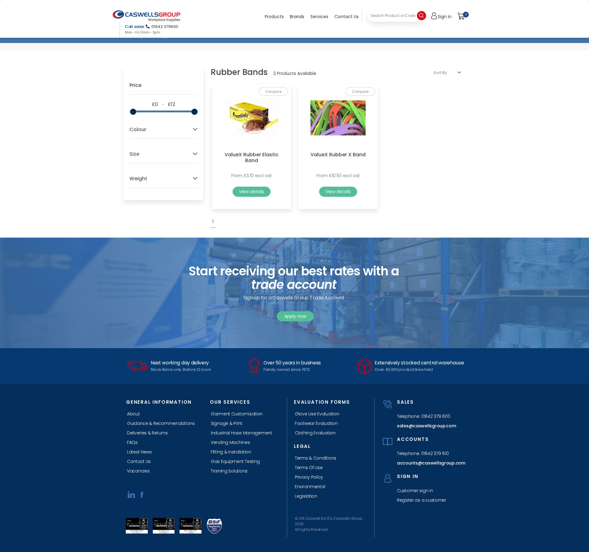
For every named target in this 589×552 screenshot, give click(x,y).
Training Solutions (229, 471)
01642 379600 (164, 26)
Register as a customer (421, 500)
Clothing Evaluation (315, 433)
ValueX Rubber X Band (338, 154)
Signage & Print (226, 423)
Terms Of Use (309, 468)
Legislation (306, 496)
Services (319, 17)
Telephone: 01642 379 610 (422, 453)
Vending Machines (230, 442)
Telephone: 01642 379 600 (423, 416)
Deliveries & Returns (147, 433)
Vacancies (138, 471)
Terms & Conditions (315, 458)
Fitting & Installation (231, 452)
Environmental (310, 487)
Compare (273, 91)
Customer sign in (415, 491)
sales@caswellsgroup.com (426, 426)
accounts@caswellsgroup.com (429, 463)
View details (251, 192)
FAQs (132, 442)
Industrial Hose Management (241, 433)
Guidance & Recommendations (161, 423)
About (133, 414)
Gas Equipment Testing (235, 461)
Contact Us (346, 17)
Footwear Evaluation (316, 423)
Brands (297, 17)
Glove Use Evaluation (317, 414)
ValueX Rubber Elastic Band (252, 157)
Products (274, 17)
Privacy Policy (309, 477)
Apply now (295, 316)
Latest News (139, 452)
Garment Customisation (237, 414)
